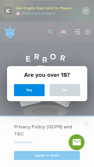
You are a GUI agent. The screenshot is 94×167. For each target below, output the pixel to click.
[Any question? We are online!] (77, 142)
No (64, 90)
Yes (29, 90)
